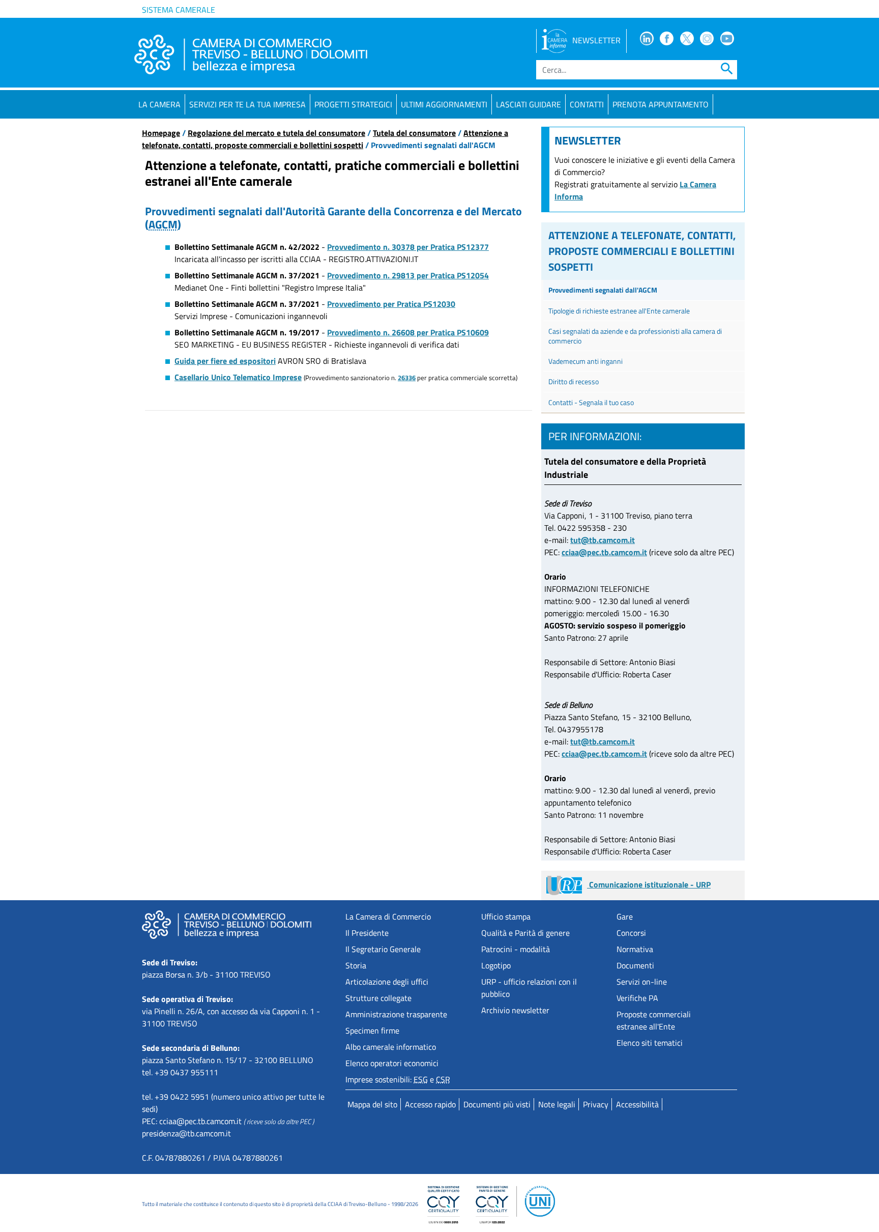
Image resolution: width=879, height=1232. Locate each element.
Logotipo (496, 965)
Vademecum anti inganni (585, 361)
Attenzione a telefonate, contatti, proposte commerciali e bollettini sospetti (325, 139)
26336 (407, 378)
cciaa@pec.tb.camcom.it (604, 552)
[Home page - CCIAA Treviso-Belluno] (250, 54)
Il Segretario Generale (383, 949)
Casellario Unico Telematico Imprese (238, 377)
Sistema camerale (178, 10)
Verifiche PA (637, 998)
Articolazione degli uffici (386, 982)
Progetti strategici (353, 104)
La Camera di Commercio (388, 916)
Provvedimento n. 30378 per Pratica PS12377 (408, 247)
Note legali (556, 1104)
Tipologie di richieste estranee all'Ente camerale (619, 310)
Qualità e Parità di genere (525, 933)
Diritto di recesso (573, 381)
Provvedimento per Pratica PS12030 (391, 304)
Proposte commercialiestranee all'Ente (654, 1020)
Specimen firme (372, 1030)
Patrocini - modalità (515, 949)
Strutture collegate (378, 998)
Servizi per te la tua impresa (247, 104)
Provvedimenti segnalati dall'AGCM (602, 289)
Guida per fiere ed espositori (225, 361)
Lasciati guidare (528, 104)
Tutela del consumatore (414, 133)
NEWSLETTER (596, 40)
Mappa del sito (372, 1104)
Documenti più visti (497, 1104)
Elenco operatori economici (391, 1063)
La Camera (159, 104)
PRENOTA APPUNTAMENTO (660, 104)
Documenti (635, 965)
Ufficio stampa (506, 916)
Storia (355, 965)
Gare (625, 916)
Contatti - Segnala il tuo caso (591, 402)
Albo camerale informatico (390, 1047)
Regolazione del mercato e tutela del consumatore (276, 133)
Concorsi (631, 933)
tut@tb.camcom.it (602, 540)
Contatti (587, 104)
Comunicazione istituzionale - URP (649, 884)
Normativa (635, 949)
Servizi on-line (642, 982)
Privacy (595, 1104)
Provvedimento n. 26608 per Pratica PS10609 (408, 332)
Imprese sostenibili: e (397, 1079)
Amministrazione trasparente (396, 1014)
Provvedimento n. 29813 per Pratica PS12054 (408, 275)
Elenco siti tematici (650, 1043)
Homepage (161, 133)
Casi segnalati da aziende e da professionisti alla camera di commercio (635, 336)
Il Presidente (367, 933)
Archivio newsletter (515, 1010)
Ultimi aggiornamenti (444, 104)
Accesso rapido (430, 1104)
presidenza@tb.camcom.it (186, 1133)
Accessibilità (637, 1104)
